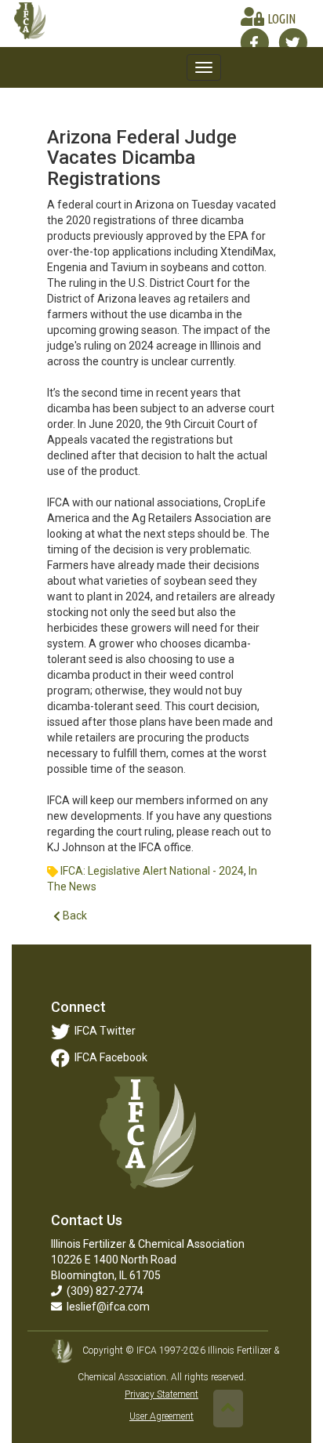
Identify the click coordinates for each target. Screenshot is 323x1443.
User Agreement (161, 1416)
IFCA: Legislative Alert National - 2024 (152, 871)
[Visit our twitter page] (292, 42)
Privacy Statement (161, 1394)
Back (73, 915)
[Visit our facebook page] (254, 42)
